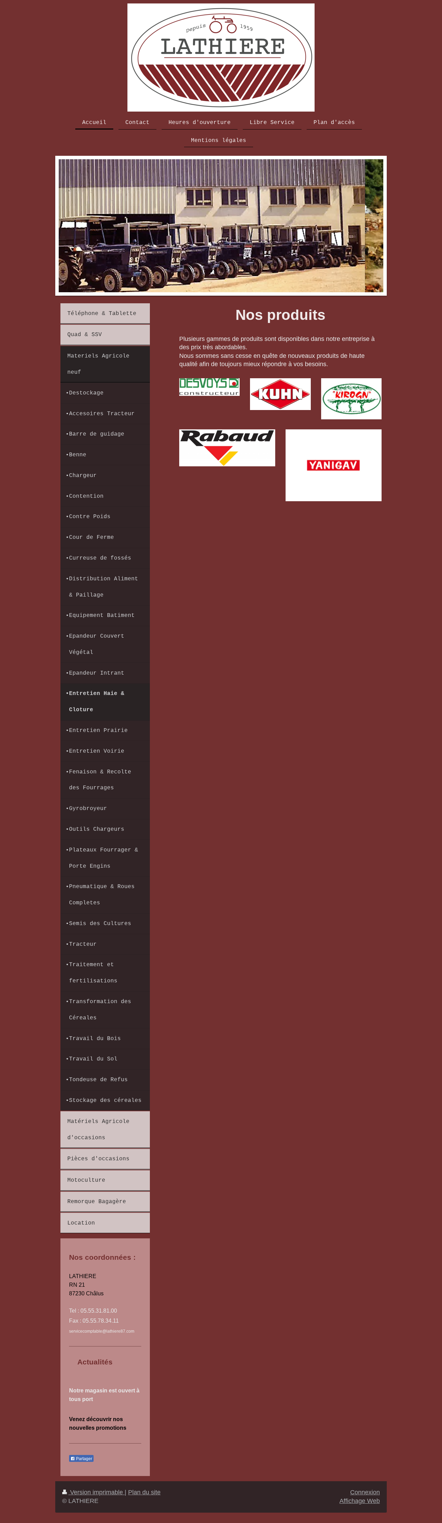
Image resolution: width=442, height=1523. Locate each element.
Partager (83, 1458)
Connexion (365, 1492)
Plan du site (144, 1492)
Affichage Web (359, 1500)
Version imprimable (96, 1492)
